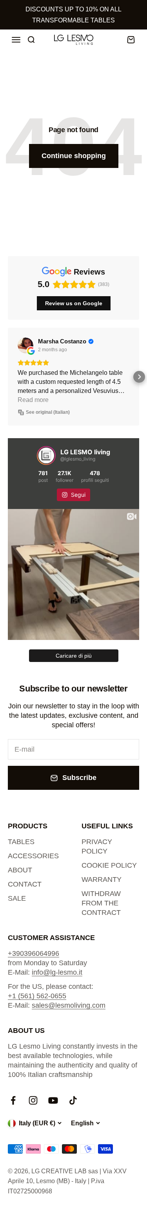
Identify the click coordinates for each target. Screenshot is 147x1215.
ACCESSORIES (33, 856)
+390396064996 (33, 953)
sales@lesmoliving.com (68, 1005)
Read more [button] (33, 399)
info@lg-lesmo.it (57, 972)
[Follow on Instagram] (33, 1100)
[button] (8, 377)
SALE (17, 898)
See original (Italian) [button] (48, 412)
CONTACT (25, 884)
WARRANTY (102, 879)
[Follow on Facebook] (13, 1100)
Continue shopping (74, 156)
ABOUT (20, 870)
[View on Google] (25, 345)
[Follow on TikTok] (73, 1100)
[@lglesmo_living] (46, 455)
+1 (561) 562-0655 (37, 996)
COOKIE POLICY (109, 865)
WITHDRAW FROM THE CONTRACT (101, 903)
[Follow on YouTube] (53, 1100)
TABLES (21, 842)
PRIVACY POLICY (97, 846)
